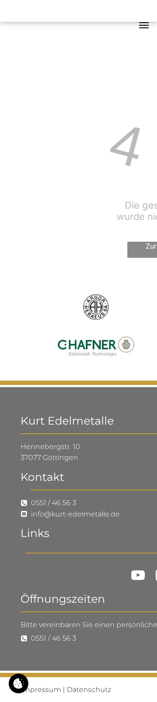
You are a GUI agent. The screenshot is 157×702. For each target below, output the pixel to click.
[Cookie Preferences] (18, 683)
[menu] (144, 25)
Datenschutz (89, 689)
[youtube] (138, 576)
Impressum (40, 689)
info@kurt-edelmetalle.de (75, 514)
